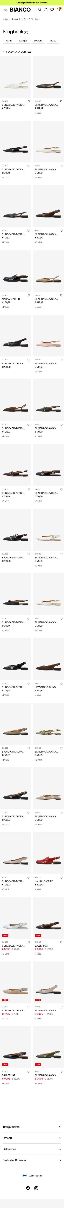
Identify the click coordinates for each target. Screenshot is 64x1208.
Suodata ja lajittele (18, 51)
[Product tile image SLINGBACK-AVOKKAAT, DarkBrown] (15, 400)
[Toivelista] (52, 10)
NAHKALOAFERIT (11, 299)
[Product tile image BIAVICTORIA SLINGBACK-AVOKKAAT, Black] (15, 530)
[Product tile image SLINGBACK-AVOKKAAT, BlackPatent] (15, 142)
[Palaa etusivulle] (20, 9)
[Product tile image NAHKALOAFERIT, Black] (15, 271)
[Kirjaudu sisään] (46, 10)
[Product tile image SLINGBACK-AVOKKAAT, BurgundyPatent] (15, 465)
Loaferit (38, 40)
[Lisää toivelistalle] (29, 101)
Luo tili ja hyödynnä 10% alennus (32, 3)
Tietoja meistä (11, 1126)
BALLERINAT (41, 945)
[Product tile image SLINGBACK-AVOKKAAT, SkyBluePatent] (15, 918)
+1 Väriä (38, 113)
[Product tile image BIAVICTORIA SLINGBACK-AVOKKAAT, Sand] (15, 724)
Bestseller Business (14, 1160)
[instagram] (36, 1188)
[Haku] (40, 10)
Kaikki (9, 40)
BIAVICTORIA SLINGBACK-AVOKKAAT (22, 557)
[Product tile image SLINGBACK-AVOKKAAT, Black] (15, 206)
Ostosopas (9, 1149)
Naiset (5, 19)
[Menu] (6, 10)
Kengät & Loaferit (20, 19)
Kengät (23, 40)
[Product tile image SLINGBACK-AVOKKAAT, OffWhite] (15, 77)
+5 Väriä (5, 177)
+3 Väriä (38, 242)
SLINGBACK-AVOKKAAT (15, 104)
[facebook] (28, 1188)
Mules (53, 40)
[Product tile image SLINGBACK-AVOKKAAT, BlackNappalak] (15, 788)
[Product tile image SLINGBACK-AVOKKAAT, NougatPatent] (15, 982)
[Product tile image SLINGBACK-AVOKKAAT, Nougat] (15, 853)
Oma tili (7, 1137)
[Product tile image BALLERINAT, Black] (15, 1047)
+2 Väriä (38, 372)
